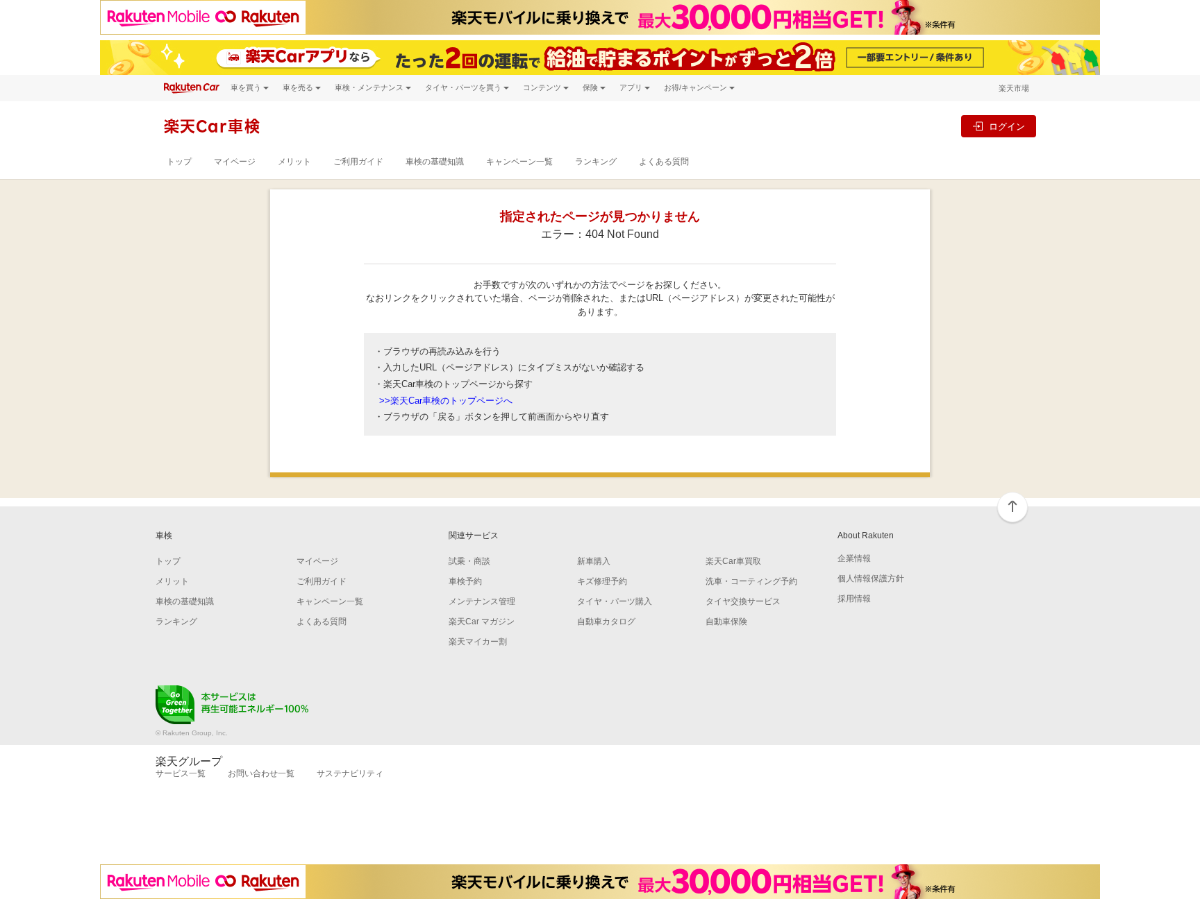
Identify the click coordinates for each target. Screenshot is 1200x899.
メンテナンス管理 (482, 601)
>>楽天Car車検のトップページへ (445, 400)
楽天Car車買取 (733, 561)
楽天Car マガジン (482, 621)
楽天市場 (1014, 88)
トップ (179, 161)
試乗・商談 (469, 561)
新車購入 (593, 561)
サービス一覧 (181, 773)
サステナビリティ (350, 773)
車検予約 (465, 581)
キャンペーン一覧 (519, 161)
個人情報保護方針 (871, 578)
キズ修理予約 (602, 581)
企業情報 (854, 558)
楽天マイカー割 (478, 642)
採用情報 (854, 598)
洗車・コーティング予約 (751, 581)
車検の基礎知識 (435, 161)
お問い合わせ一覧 (261, 773)
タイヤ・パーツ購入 (614, 601)
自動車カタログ (606, 621)
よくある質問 (664, 161)
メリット (294, 161)
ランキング (596, 161)
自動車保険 (726, 621)
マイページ (235, 161)
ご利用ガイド (358, 161)
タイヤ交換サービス (743, 601)
